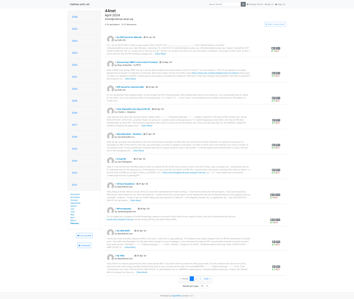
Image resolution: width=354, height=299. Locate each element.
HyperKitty (177, 295)
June (72, 211)
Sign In (270, 4)
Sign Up (281, 4)
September (75, 203)
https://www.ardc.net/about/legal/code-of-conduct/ (215, 73)
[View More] (160, 54)
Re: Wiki (120, 255)
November (75, 197)
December (75, 194)
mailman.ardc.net (79, 4)
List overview (85, 235)
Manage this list (255, 4)
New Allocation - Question (129, 134)
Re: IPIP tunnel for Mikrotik (129, 37)
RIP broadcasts (123, 208)
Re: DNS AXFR (123, 230)
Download (85, 245)
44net (110, 10)
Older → (207, 278)
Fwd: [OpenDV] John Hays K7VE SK (133, 109)
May (72, 214)
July (72, 209)
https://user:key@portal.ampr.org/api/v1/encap (184, 172)
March (73, 220)
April (72, 217)
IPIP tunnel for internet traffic (130, 87)
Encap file (121, 159)
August (73, 206)
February (74, 223)
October (74, 200)
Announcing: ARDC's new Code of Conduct (137, 62)
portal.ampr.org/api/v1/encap (120, 219)
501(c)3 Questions (125, 184)
